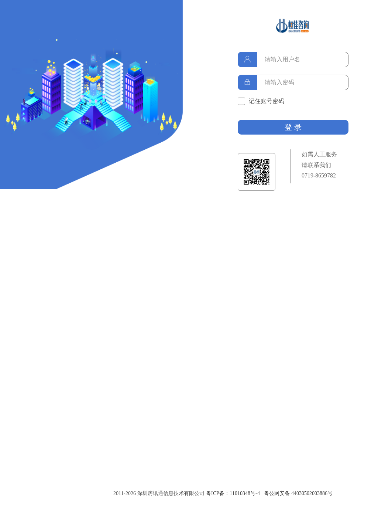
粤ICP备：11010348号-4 (233, 493)
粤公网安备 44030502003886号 (298, 493)
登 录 (293, 127)
